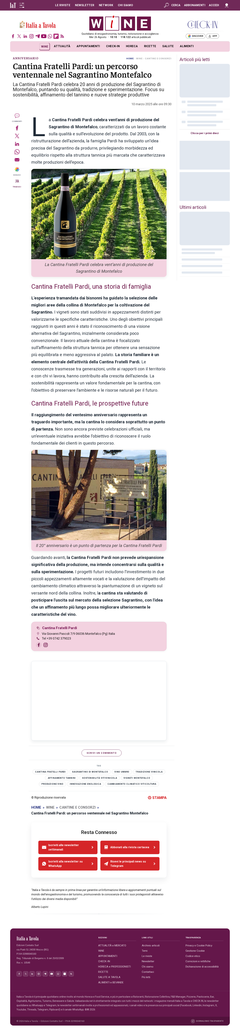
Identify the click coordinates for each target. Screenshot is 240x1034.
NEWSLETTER (84, 5)
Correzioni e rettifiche (198, 961)
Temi (144, 950)
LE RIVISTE (62, 5)
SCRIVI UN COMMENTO (102, 753)
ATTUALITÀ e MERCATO (112, 945)
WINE (139, 58)
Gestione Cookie (195, 950)
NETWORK (106, 5)
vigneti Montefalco (137, 778)
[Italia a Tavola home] (55, 938)
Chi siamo (147, 966)
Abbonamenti (194, 5)
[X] (19, 36)
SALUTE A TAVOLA (109, 977)
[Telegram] (37, 36)
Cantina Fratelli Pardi (59, 628)
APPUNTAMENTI (88, 46)
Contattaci (148, 971)
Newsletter (148, 961)
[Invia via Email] (17, 160)
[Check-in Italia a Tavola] (202, 25)
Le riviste (147, 956)
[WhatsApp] (50, 36)
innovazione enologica (85, 784)
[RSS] (62, 36)
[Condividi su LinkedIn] (17, 144)
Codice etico (193, 956)
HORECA (132, 46)
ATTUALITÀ (62, 46)
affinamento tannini (62, 778)
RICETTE (150, 46)
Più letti (146, 977)
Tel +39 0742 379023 (56, 638)
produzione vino (52, 784)
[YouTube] (44, 36)
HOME (130, 58)
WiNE (44, 46)
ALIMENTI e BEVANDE (111, 982)
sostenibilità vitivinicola (99, 778)
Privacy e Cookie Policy (199, 945)
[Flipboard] (56, 36)
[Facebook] (13, 36)
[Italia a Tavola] (120, 23)
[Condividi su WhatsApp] (17, 152)
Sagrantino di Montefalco (90, 772)
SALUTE (168, 46)
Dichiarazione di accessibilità (202, 966)
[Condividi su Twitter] (17, 136)
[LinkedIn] (25, 36)
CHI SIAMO (125, 5)
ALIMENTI (187, 46)
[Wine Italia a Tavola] (37, 25)
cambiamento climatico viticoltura (132, 784)
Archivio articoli (151, 945)
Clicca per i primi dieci (205, 133)
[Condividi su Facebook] (17, 128)
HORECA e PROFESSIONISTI (114, 966)
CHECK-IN (113, 46)
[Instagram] (31, 36)
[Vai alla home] (16, 46)
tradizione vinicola (149, 772)
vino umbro (121, 772)
